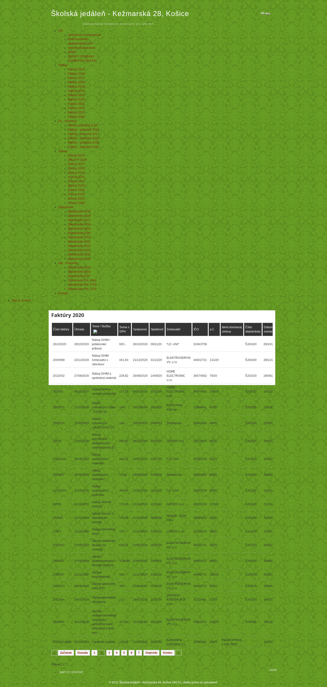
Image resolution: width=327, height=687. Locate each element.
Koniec (168, 652)
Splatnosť (157, 329)
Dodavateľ (173, 329)
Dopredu (151, 652)
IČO (196, 329)
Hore (273, 670)
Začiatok (66, 652)
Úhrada (79, 329)
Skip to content (21, 300)
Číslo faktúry (61, 329)
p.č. (212, 329)
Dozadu (83, 652)
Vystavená (140, 329)
